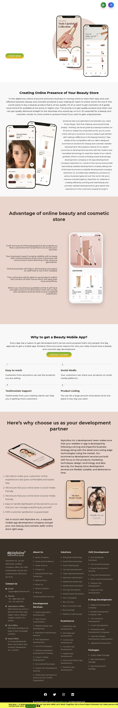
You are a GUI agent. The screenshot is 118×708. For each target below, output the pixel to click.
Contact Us (39, 569)
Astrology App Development (68, 634)
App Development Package (97, 667)
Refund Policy (41, 580)
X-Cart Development (99, 625)
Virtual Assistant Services (43, 597)
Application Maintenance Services (44, 634)
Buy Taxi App (68, 602)
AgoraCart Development (100, 643)
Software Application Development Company (43, 651)
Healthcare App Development (68, 627)
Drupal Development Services (98, 569)
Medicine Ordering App (72, 614)
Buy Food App (69, 610)
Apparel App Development (67, 654)
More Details (31, 706)
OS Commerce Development (95, 620)
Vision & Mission (42, 588)
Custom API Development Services (45, 669)
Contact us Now (59, 355)
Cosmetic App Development (68, 648)
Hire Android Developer (45, 664)
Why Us (38, 593)
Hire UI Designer (70, 598)
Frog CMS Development (100, 575)
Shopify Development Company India (98, 613)
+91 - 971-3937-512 (16, 602)
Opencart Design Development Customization (100, 637)
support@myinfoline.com (19, 591)
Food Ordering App (71, 565)
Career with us (41, 565)
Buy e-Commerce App (72, 606)
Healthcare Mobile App (72, 582)
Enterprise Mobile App (72, 557)
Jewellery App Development (68, 668)
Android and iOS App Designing (43, 575)
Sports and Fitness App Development (72, 661)
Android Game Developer (73, 594)
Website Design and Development (42, 627)
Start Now (15, 56)
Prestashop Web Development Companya (98, 630)
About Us (39, 584)
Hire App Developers (71, 590)
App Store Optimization (73, 578)
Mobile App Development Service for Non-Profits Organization (45, 678)
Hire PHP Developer (43, 646)
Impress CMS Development (95, 584)
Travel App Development (73, 574)
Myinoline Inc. (61, 702)
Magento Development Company (99, 606)
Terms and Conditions (44, 561)
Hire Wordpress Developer (96, 558)
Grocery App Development (67, 641)
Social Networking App (72, 561)
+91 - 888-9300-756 (16, 599)
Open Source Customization (39, 620)
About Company (42, 557)
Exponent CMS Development (95, 591)
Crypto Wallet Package (99, 655)
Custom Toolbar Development (40, 658)
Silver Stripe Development (101, 579)
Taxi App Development (72, 569)
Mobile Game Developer (73, 586)
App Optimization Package (96, 660)
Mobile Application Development (42, 613)
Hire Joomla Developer (100, 564)
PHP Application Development (41, 640)
